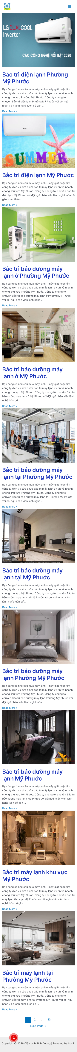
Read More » (9, 111)
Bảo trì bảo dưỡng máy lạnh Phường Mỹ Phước (33, 674)
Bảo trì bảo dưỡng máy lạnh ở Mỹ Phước (32, 373)
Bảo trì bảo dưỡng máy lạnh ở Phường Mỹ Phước (35, 272)
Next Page (38, 1026)
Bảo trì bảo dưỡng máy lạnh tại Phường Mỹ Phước (37, 473)
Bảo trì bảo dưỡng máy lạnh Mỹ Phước (32, 775)
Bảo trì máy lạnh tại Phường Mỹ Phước (27, 976)
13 (49, 1019)
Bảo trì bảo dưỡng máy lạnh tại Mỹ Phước (32, 574)
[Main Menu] (69, 6)
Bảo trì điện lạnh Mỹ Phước (38, 175)
